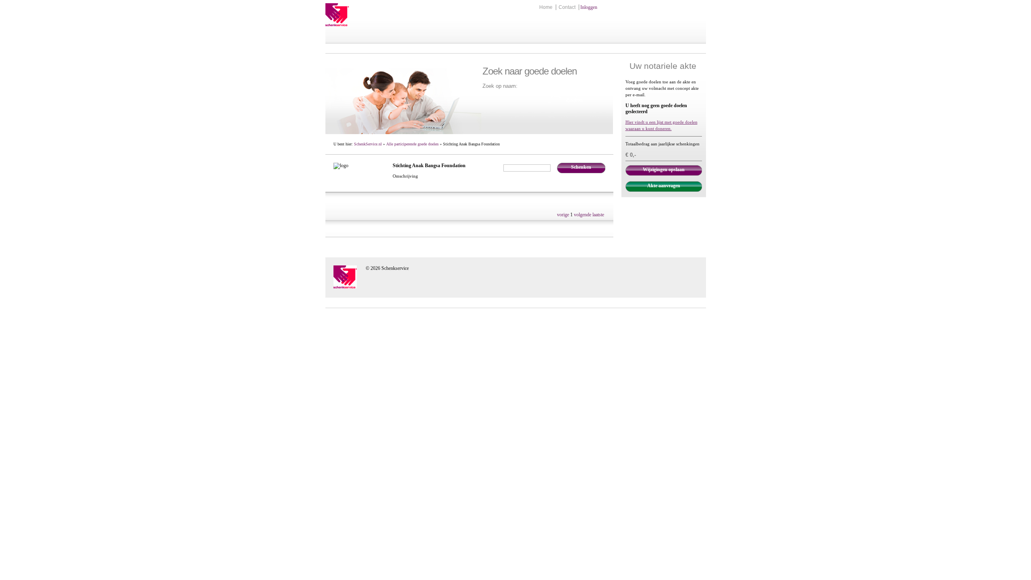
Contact (567, 7)
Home (546, 7)
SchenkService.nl (368, 144)
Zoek (556, 96)
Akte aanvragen (663, 185)
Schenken (581, 167)
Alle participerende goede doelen (412, 144)
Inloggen (588, 7)
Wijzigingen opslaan (664, 169)
